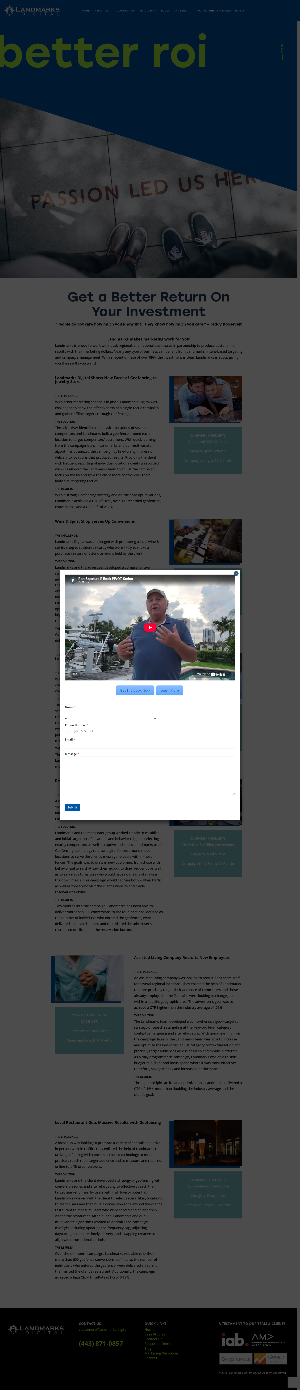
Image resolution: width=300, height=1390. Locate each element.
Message (72, 754)
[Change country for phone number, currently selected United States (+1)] (69, 731)
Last (154, 718)
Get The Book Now (135, 690)
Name (70, 707)
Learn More (169, 690)
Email (70, 739)
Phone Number (76, 725)
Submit (72, 807)
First (67, 718)
